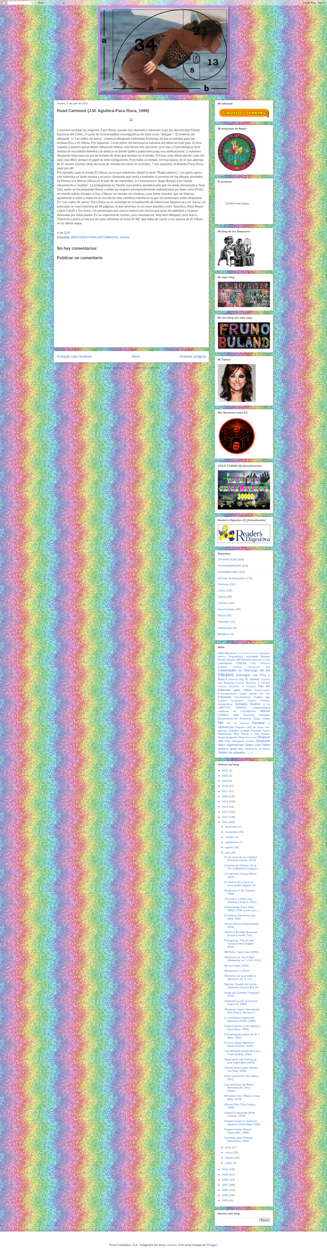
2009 (225, 1174)
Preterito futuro (260, 730)
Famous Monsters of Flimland (237, 686)
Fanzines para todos (234, 690)
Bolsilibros (224, 634)
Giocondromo (242, 697)
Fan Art (264, 686)
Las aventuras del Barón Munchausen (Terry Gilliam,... (239, 1087)
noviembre (232, 831)
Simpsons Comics (243, 741)
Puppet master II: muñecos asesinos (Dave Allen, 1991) (242, 1123)
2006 (225, 1189)
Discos (222, 615)
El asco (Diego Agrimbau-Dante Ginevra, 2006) (239, 1044)
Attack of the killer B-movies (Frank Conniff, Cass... (241, 934)
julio (228, 852)
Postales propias (239, 730)
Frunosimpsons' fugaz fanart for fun (244, 693)
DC (240, 670)
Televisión (224, 621)
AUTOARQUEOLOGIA (248, 653)
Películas (223, 584)
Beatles (222, 659)
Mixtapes (264, 714)
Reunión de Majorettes (231, 578)
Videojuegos (225, 627)
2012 (225, 816)
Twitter (222, 752)
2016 (225, 796)
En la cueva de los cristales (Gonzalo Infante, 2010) (240, 859)
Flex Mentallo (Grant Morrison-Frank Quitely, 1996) (242, 1052)
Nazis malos (262, 718)
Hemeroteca (225, 704)
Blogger (212, 1245)
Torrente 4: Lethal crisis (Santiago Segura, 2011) (240, 900)
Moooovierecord (227, 718)
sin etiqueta (236, 752)
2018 (225, 785)
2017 (225, 791)
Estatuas (229, 682)
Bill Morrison (244, 659)
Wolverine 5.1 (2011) (236, 970)
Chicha (241, 663)
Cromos (222, 666)
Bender (231, 659)
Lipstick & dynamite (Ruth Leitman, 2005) (239, 1114)
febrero (230, 1157)
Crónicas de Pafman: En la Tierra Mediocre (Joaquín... (242, 867)
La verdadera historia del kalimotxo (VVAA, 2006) (239, 1019)
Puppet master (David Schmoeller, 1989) (237, 1131)
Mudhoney (245, 718)
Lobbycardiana (261, 707)
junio (228, 1147)
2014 (225, 806)
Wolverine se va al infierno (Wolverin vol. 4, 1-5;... (240, 977)
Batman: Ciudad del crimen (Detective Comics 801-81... (242, 986)
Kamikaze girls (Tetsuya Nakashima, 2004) (238, 1139)
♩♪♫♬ (249, 752)
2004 (225, 1200)
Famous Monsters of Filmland (253, 683)
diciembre (231, 826)
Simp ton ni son (247, 737)
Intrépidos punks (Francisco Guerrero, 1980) (241, 1002)
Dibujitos (226, 674)
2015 (225, 801)
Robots (266, 733)
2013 (225, 811)
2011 (225, 822)
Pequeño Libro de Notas (249, 727)
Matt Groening (244, 714)
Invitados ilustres (247, 704)
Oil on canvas (238, 723)
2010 (225, 1169)
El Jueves (252, 679)
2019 (225, 780)
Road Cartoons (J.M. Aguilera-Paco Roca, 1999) (242, 1027)
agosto (229, 847)
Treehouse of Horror (257, 748)
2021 (225, 770)
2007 (225, 1184)
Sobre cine (253, 745)
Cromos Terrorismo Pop (251, 667)
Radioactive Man (228, 733)
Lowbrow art (227, 711)
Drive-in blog (236, 679)
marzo (229, 1152)
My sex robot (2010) (236, 965)
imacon (172, 1245)
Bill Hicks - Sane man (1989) (241, 951)
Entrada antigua (193, 356)
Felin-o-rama (262, 690)
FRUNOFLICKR (227, 559)
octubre (230, 837)
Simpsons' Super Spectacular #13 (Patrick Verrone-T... (242, 1011)
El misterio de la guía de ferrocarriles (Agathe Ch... (241, 884)
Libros (221, 590)
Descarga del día (257, 670)
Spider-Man (237, 748)
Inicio (136, 356)
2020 (225, 775)
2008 (225, 1179)
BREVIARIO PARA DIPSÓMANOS (94, 237)
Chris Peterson (260, 663)
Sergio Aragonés (228, 737)
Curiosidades (227, 670)
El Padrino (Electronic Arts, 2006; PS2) (240, 917)
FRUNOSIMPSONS (229, 565)
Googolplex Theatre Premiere (250, 700)
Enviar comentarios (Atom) (141, 367)
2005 (225, 1195)
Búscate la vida (261, 659)
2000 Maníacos (227, 653)
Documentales (226, 609)
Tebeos (124, 237)
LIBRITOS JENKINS (232, 707)
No (220, 722)
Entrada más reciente (74, 356)
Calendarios (225, 663)
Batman (265, 656)
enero (229, 1162)
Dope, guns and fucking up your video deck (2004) (240, 1061)
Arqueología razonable (243, 656)
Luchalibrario (248, 711)
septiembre (232, 842)
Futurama (224, 697)
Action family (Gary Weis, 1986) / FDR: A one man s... (242, 909)
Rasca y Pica (250, 733)
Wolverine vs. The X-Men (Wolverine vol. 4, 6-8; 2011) (242, 959)
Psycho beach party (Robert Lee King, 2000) (241, 1069)
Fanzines (223, 603)
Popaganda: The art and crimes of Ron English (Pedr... (239, 943)
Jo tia (266, 704)
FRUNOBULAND (228, 571)
